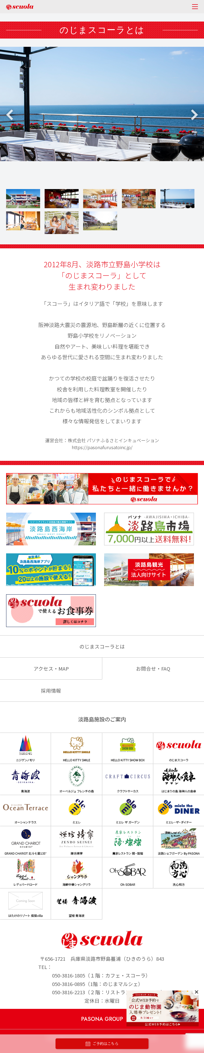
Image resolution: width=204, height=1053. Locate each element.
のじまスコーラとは (102, 646)
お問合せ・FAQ (153, 668)
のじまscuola (19, 7)
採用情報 (51, 690)
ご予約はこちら (105, 1044)
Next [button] (194, 114)
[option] (102, 104)
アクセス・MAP (51, 668)
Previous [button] (9, 114)
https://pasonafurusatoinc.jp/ (102, 447)
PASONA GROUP (102, 1019)
